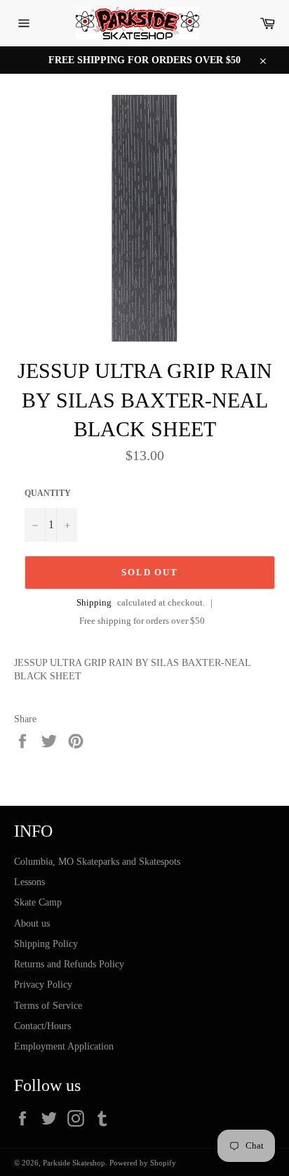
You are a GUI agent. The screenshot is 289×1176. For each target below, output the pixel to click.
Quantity (48, 493)
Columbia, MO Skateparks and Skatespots (97, 861)
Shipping (94, 602)
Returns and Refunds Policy (69, 964)
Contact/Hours (42, 1026)
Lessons (29, 882)
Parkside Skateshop (74, 1162)
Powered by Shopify (142, 1162)
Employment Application (64, 1046)
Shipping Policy (46, 944)
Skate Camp (38, 902)
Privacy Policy (43, 984)
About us (32, 923)
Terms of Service (48, 1005)
